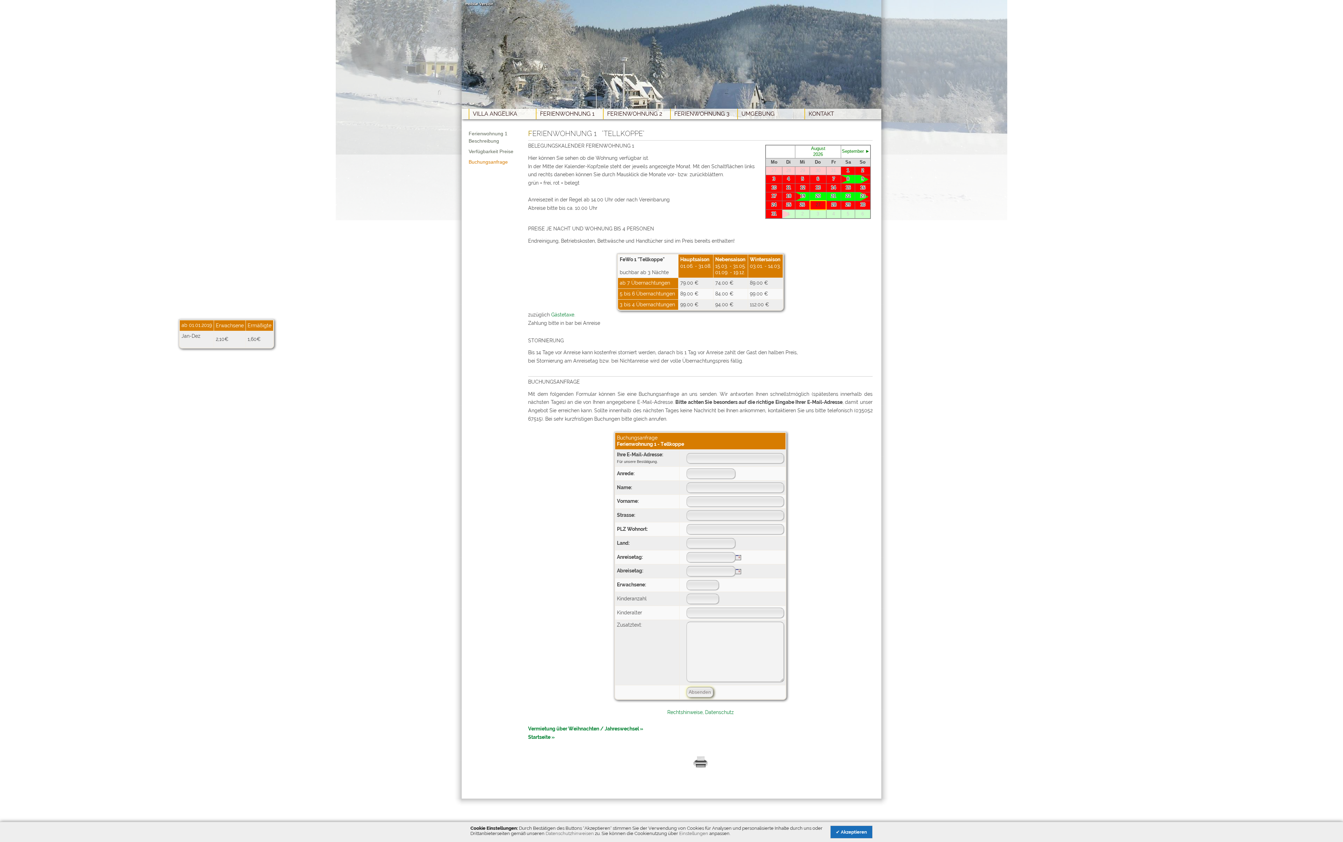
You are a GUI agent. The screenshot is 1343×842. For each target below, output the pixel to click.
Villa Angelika (495, 113)
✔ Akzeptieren (851, 832)
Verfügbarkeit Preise (491, 151)
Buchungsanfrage (488, 162)
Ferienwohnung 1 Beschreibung (488, 137)
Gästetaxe (562, 314)
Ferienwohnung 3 (702, 113)
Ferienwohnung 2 (634, 113)
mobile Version (479, 4)
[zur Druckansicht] (700, 766)
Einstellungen (693, 833)
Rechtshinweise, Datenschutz (700, 712)
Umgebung (758, 113)
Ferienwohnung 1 (567, 113)
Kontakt (821, 113)
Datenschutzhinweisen (570, 833)
